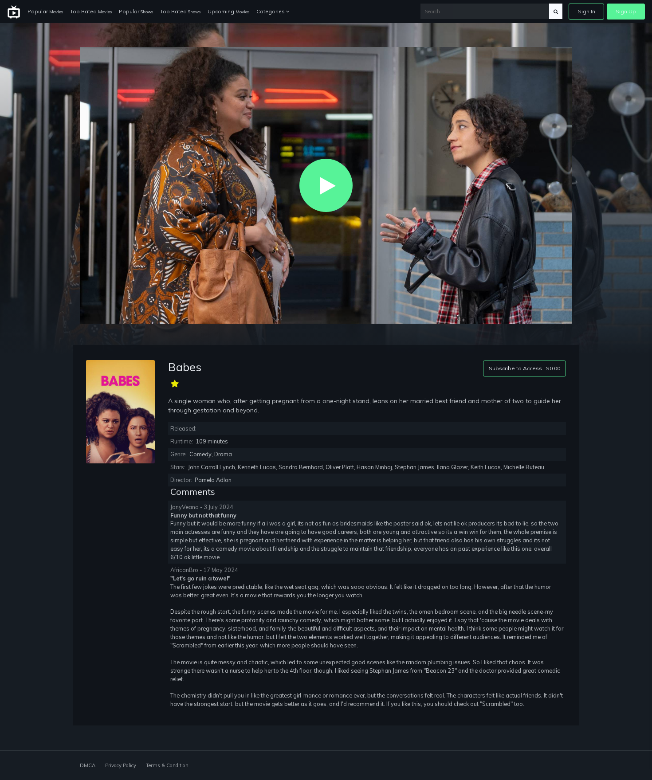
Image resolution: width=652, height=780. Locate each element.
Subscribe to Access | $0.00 (524, 368)
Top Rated (91, 11)
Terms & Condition (167, 765)
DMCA (87, 765)
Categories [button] (271, 11)
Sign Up (626, 11)
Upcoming (228, 11)
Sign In (586, 11)
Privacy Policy (120, 765)
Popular (45, 11)
